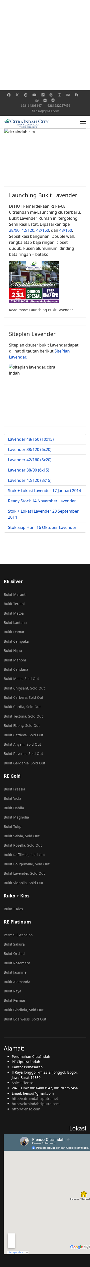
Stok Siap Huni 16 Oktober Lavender (42, 527)
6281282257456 (59, 105)
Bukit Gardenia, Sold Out (24, 763)
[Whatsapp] (37, 100)
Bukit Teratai (14, 603)
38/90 (14, 230)
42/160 (42, 230)
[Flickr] (45, 100)
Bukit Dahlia (14, 807)
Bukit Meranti (15, 594)
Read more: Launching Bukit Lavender (41, 309)
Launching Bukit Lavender (43, 195)
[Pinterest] (26, 94)
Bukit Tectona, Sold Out (23, 716)
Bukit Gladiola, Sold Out (24, 1009)
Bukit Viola (12, 798)
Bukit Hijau (13, 650)
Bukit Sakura (14, 944)
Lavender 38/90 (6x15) (28, 470)
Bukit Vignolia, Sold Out (23, 882)
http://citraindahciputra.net (35, 1098)
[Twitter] (17, 94)
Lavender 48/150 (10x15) (31, 439)
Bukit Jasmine (15, 972)
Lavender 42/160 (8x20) (30, 460)
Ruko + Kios (13, 908)
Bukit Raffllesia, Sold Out (24, 854)
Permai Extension (18, 935)
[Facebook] (8, 94)
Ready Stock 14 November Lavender (42, 501)
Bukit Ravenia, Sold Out (23, 753)
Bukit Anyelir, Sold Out (22, 744)
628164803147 (31, 105)
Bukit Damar (14, 631)
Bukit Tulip (13, 826)
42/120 (28, 230)
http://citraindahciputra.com (36, 1103)
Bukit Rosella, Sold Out (23, 845)
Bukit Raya (12, 991)
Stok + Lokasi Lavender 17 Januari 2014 (44, 490)
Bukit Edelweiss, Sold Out (25, 1019)
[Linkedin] (43, 94)
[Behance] (68, 94)
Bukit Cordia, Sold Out (22, 706)
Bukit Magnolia (16, 817)
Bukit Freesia (14, 789)
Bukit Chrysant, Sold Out (24, 688)
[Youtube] (34, 94)
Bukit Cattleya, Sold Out (23, 735)
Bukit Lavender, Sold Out (24, 873)
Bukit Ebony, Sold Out (22, 725)
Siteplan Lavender (32, 333)
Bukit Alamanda (17, 981)
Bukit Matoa (14, 613)
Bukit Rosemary (17, 963)
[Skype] (76, 94)
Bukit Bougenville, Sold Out (27, 864)
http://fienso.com (26, 1109)
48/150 (65, 230)
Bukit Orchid (14, 953)
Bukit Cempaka (16, 641)
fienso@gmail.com (45, 111)
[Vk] (53, 100)
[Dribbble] (51, 94)
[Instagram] (59, 94)
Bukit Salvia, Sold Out (22, 836)
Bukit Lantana (15, 622)
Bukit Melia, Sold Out (21, 678)
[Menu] (83, 123)
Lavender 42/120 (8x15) (30, 480)
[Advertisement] (45, 45)
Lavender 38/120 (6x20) (30, 449)
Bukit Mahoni (15, 660)
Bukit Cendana (16, 669)
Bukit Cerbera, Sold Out (23, 697)
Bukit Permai (14, 1000)
